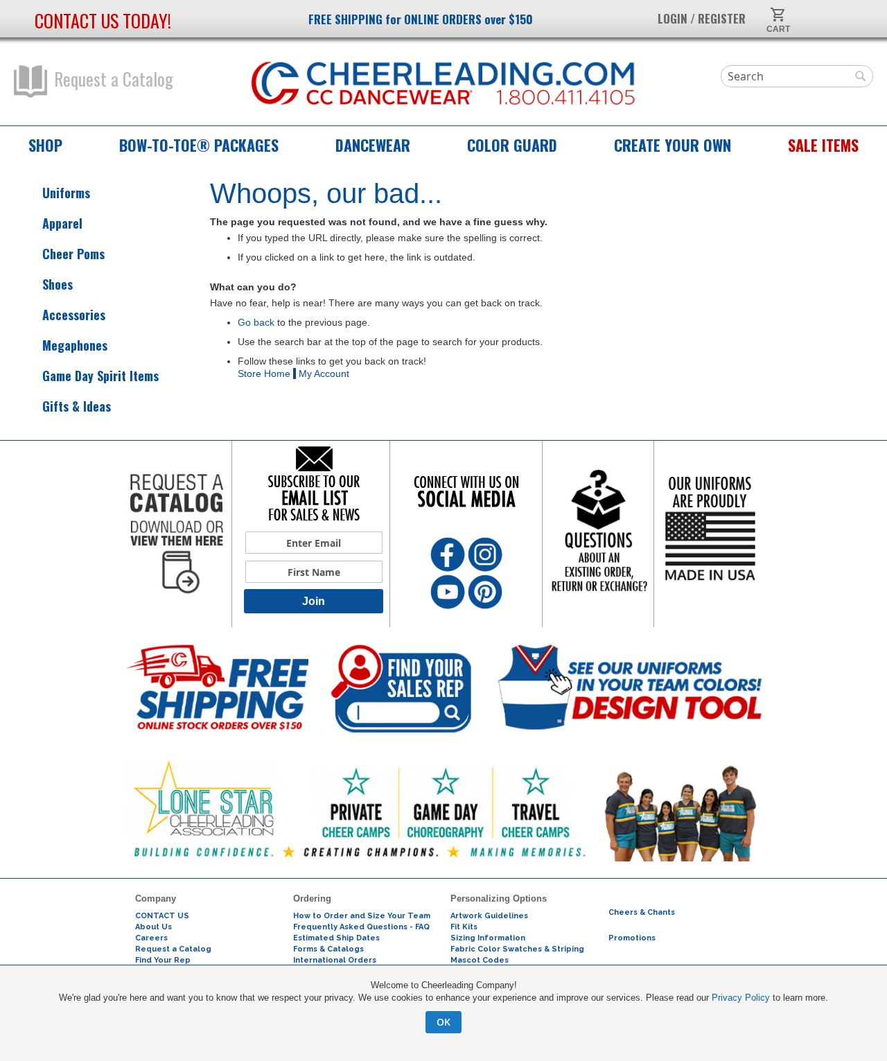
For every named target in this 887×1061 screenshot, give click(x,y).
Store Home (264, 373)
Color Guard (512, 145)
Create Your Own (672, 145)
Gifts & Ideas (76, 406)
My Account (324, 373)
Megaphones (74, 345)
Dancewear (372, 145)
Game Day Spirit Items (100, 376)
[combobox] (797, 76)
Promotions (632, 937)
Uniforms (66, 193)
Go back (256, 322)
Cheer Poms (73, 254)
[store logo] (443, 84)
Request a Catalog (113, 78)
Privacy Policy (741, 997)
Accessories (73, 315)
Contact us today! (103, 20)
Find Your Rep (163, 960)
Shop (45, 145)
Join (313, 601)
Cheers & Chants (641, 912)
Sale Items (823, 145)
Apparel (62, 223)
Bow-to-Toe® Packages (199, 145)
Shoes (57, 284)
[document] (443, 1006)
